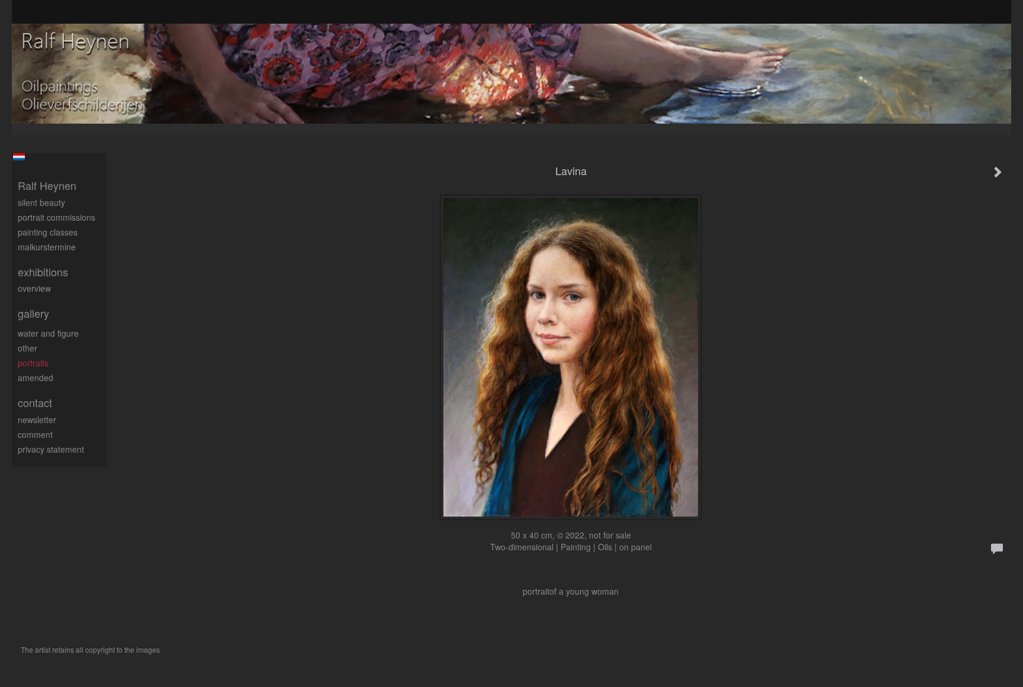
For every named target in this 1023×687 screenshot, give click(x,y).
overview (34, 288)
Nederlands (18, 156)
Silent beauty (41, 202)
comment (35, 434)
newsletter (37, 419)
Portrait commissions (56, 217)
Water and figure (48, 333)
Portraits (33, 363)
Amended (35, 377)
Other (27, 348)
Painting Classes (48, 232)
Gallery (33, 313)
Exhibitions (43, 272)
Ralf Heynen (47, 185)
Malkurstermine (47, 247)
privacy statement (51, 449)
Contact (35, 402)
